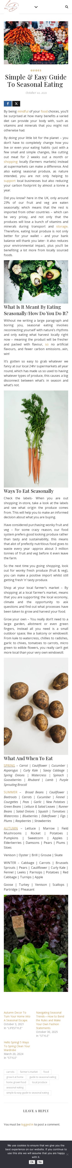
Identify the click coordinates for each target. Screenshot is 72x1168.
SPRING (9, 765)
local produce (39, 1082)
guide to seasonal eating (42, 1077)
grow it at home (14, 1077)
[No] (67, 1154)
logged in (27, 1124)
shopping (11, 161)
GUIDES (36, 70)
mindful (22, 111)
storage (62, 226)
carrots (10, 1071)
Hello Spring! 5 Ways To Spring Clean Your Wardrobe (17, 1046)
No (40, 1162)
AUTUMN (11, 828)
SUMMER (10, 792)
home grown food (16, 1082)
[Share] (8, 104)
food (44, 111)
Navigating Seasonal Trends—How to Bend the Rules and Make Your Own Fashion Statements (50, 1020)
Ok (32, 1162)
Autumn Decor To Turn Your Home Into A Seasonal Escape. (17, 1016)
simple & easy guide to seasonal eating (27, 1092)
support (10, 181)
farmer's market (29, 1071)
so (47, 344)
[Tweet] (16, 104)
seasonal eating (14, 1087)
